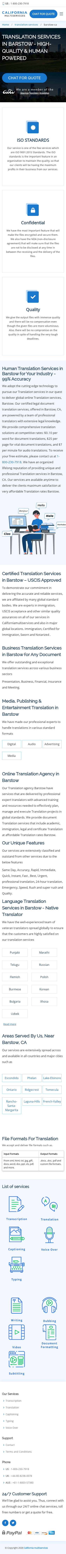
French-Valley (52, 1101)
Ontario (12, 1090)
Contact (10, 1445)
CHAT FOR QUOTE (43, 14)
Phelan (31, 1078)
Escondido (12, 1078)
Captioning (12, 1414)
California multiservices (36, 1547)
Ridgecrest (32, 1090)
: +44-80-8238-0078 (19, 1476)
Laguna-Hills (32, 1101)
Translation (12, 1407)
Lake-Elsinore (52, 1078)
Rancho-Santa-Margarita (11, 1105)
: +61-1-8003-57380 (19, 1482)
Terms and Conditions (19, 1451)
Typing (10, 1421)
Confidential (33, 222)
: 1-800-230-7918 (17, 3)
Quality (33, 309)
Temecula (52, 1090)
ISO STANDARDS (33, 140)
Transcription (13, 1401)
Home (5, 24)
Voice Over (12, 1428)
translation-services (26, 24)
